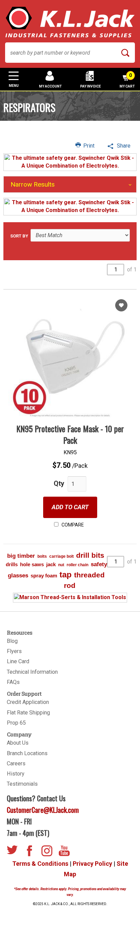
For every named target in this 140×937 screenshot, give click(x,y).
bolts (42, 556)
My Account (50, 86)
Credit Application (28, 702)
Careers (16, 763)
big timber (21, 556)
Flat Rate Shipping (28, 712)
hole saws (32, 564)
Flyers (14, 651)
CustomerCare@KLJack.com (43, 810)
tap (65, 574)
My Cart (127, 80)
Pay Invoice (90, 86)
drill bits (90, 555)
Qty (59, 483)
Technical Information (32, 672)
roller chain (77, 564)
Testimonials (22, 784)
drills (12, 564)
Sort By (19, 235)
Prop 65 (16, 723)
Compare (72, 525)
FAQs (13, 682)
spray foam (44, 575)
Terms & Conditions (40, 863)
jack (51, 564)
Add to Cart (70, 507)
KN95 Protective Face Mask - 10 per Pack (70, 434)
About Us (18, 743)
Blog (12, 641)
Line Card (18, 661)
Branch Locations (27, 753)
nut (61, 564)
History (15, 773)
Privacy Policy (92, 863)
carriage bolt (61, 556)
